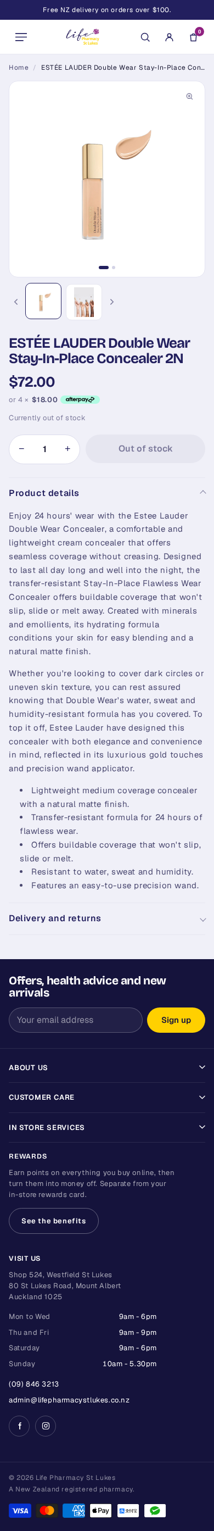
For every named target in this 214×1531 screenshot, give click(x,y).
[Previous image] (15, 302)
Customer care (42, 1097)
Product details (44, 493)
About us (28, 1067)
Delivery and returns (55, 918)
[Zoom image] (189, 96)
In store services (47, 1127)
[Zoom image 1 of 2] (107, 179)
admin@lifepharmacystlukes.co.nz (69, 1400)
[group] (107, 179)
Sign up (176, 1020)
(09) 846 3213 (34, 1384)
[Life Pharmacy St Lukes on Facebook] (19, 1426)
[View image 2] (84, 302)
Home (19, 67)
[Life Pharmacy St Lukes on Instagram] (45, 1426)
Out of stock (146, 448)
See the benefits (53, 1221)
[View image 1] (43, 301)
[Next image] (112, 302)
